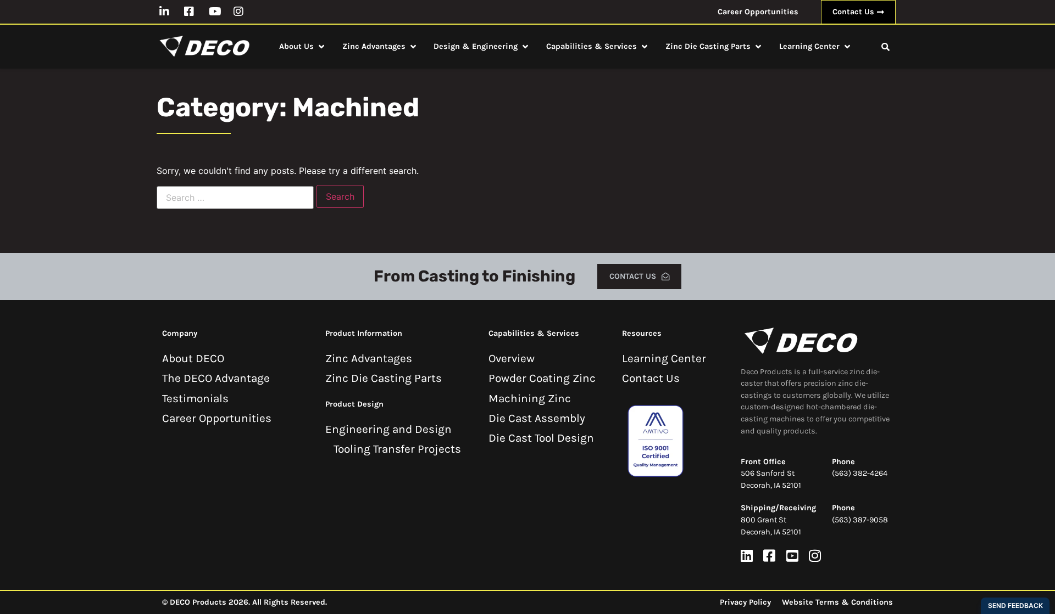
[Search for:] (235, 197)
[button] (303, 46)
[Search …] (885, 47)
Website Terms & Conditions (837, 602)
